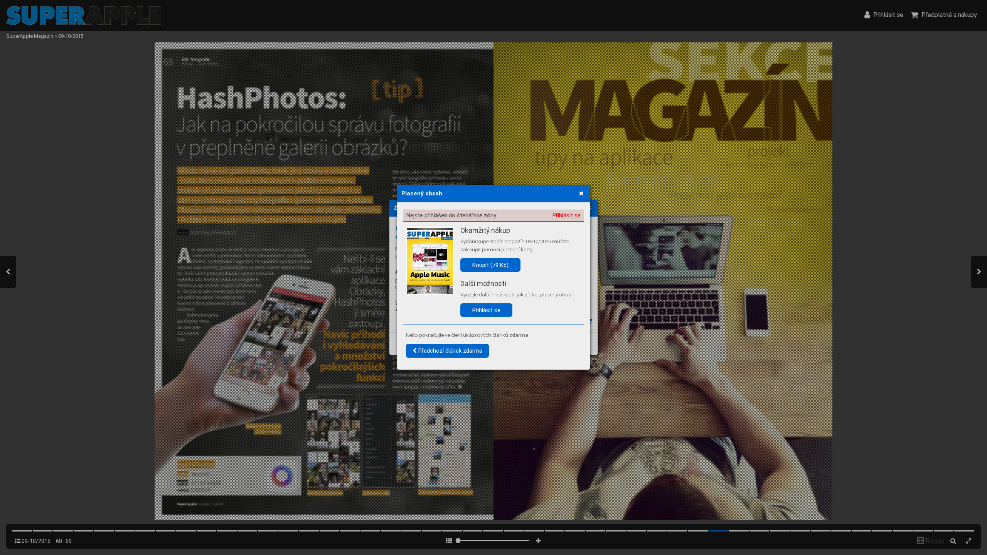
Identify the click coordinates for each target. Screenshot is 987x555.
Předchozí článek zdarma (449, 350)
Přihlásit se (566, 215)
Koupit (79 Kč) (490, 265)
